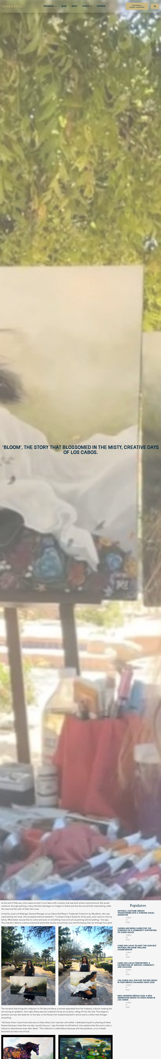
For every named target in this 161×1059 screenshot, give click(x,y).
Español (101, 6)
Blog (64, 6)
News (74, 6)
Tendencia (49, 6)
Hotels (85, 6)
